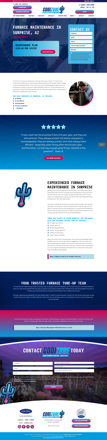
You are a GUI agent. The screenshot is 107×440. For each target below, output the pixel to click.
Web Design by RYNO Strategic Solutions (53, 438)
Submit (53, 387)
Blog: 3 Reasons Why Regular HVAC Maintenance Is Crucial (54, 328)
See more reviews (53, 158)
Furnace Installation (21, 106)
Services (41, 16)
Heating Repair (19, 103)
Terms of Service (68, 436)
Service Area (62, 16)
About (72, 16)
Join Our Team (88, 1)
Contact (81, 16)
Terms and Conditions (76, 434)
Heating (31, 16)
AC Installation (19, 101)
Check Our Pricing (81, 426)
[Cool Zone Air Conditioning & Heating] (53, 10)
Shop (85, 12)
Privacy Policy (67, 434)
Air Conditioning (18, 16)
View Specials (48, 52)
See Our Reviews (81, 421)
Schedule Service (22, 12)
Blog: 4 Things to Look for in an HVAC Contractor (65, 257)
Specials (51, 16)
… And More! (19, 108)
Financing (22, 7)
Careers (91, 16)
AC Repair (18, 98)
